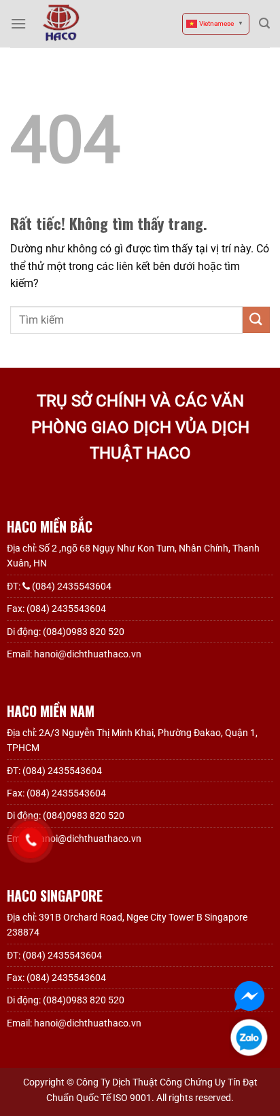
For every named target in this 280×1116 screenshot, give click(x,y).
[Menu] (18, 23)
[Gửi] (256, 320)
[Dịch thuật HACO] (61, 22)
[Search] (264, 23)
